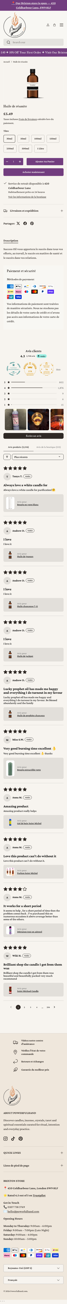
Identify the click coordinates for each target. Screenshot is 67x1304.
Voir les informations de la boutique (27, 196)
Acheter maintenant (33, 172)
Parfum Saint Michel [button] (27, 873)
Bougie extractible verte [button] (29, 769)
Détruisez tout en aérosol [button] (29, 931)
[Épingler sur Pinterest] (32, 223)
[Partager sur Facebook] (25, 223)
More (58, 369)
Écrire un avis (33, 435)
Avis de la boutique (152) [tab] (48, 447)
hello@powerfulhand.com (23, 1211)
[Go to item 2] (38, 419)
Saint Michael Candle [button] (27, 991)
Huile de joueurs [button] (25, 556)
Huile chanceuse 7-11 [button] (27, 606)
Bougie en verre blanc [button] (27, 504)
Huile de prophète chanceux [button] (31, 715)
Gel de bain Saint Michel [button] (29, 823)
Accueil (6, 62)
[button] (54, 25)
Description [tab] (10, 240)
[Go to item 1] (15, 419)
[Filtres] (7, 457)
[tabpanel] (33, 253)
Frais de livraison (28, 119)
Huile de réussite (20, 62)
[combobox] (33, 42)
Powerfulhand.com (18, 1291)
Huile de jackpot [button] (25, 656)
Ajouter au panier (44, 161)
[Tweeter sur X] (18, 223)
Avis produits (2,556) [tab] (18, 447)
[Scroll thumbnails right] (59, 419)
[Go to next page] (55, 1007)
